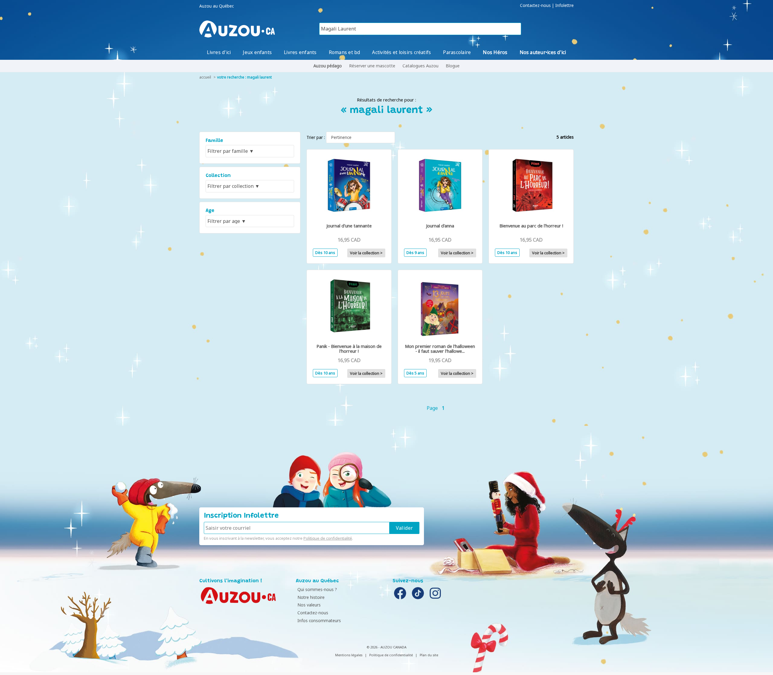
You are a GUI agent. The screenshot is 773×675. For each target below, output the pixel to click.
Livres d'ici (219, 52)
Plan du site (429, 655)
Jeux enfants (257, 52)
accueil (205, 77)
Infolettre (564, 5)
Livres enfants (300, 52)
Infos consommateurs (319, 620)
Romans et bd (344, 52)
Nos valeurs (309, 605)
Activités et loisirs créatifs (401, 52)
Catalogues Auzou (420, 66)
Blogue (453, 66)
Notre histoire (311, 597)
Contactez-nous (535, 5)
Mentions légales (348, 655)
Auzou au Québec (216, 6)
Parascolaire (457, 52)
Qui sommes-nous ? (317, 589)
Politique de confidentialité (327, 538)
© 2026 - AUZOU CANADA (386, 647)
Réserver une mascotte (372, 66)
